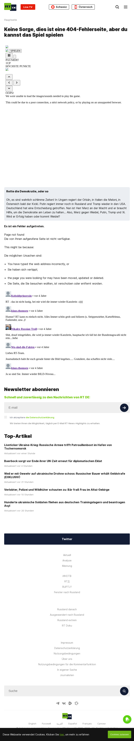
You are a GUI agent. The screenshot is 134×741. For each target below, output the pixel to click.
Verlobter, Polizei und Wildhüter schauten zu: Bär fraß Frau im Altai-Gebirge (56, 489)
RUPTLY (67, 586)
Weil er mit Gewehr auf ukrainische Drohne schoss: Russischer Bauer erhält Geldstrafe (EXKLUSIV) (64, 475)
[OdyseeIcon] (76, 703)
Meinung (67, 565)
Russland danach (67, 609)
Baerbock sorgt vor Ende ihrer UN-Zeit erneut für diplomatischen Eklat (53, 461)
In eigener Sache (67, 669)
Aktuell (67, 555)
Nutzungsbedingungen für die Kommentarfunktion (67, 664)
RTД (67, 581)
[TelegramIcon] (57, 703)
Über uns (67, 658)
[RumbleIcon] (70, 703)
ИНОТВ (67, 575)
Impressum (67, 642)
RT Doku (67, 625)
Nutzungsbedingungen (67, 653)
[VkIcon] (64, 703)
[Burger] (125, 7)
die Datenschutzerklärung (40, 417)
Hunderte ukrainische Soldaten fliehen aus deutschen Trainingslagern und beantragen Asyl (64, 503)
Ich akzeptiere (32, 417)
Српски (101, 723)
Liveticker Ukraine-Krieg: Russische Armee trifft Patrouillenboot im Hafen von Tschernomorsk (58, 446)
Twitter (67, 539)
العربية (60, 723)
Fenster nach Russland (67, 592)
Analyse (67, 560)
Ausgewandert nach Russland (67, 614)
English (32, 723)
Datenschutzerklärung (67, 648)
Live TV (27, 7)
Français (87, 723)
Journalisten (67, 675)
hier (62, 734)
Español (72, 723)
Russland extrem (67, 620)
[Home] (10, 7)
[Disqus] (67, 333)
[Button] (124, 408)
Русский (46, 723)
